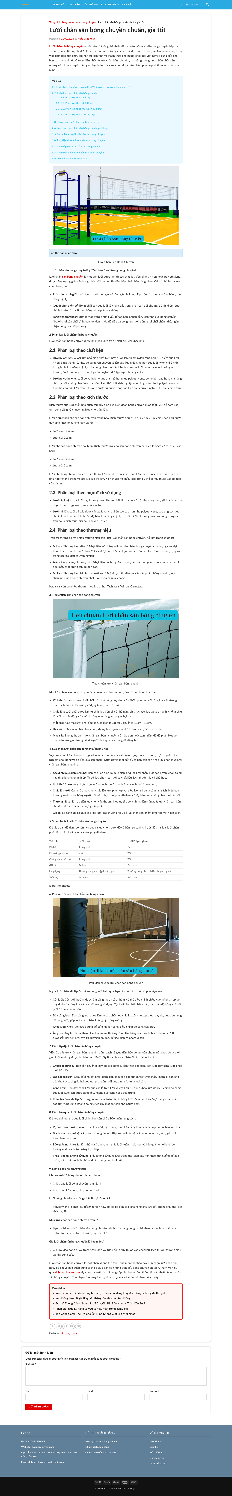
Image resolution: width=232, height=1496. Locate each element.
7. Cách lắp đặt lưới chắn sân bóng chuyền (77, 146)
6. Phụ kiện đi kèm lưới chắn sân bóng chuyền (79, 140)
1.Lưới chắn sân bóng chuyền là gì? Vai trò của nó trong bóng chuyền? (92, 87)
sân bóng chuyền (86, 22)
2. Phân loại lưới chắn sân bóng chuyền (76, 93)
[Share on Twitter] (59, 1326)
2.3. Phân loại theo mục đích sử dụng (81, 109)
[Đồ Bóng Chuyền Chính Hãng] (33, 4)
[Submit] (207, 4)
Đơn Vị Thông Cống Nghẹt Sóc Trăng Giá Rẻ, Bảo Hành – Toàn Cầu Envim (101, 1303)
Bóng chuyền (157, 1458)
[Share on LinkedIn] (78, 1326)
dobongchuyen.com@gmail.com (46, 1462)
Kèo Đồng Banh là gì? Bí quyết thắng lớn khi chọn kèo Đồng (93, 1298)
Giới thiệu (74, 4)
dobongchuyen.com (43, 1447)
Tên (27, 1391)
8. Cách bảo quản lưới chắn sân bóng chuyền (79, 152)
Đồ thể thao (156, 1452)
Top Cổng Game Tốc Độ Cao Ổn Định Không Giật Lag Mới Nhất (95, 1314)
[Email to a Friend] (65, 1326)
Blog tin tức (109, 4)
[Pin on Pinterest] (72, 1326)
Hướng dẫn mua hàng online (101, 1441)
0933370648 (38, 1441)
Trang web (154, 1391)
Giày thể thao (157, 1463)
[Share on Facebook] (52, 1326)
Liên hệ (126, 4)
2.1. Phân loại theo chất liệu (76, 97)
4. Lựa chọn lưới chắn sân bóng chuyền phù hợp (80, 128)
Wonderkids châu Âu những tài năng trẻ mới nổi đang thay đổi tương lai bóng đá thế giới (110, 1293)
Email (90, 1391)
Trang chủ (57, 4)
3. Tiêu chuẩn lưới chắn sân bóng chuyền (76, 122)
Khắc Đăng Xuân (86, 39)
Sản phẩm (89, 4)
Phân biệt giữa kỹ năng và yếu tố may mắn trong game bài (92, 1308)
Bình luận (30, 1364)
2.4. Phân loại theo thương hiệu (78, 114)
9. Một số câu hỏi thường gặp (70, 158)
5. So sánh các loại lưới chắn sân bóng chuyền (79, 134)
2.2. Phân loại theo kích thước (77, 103)
